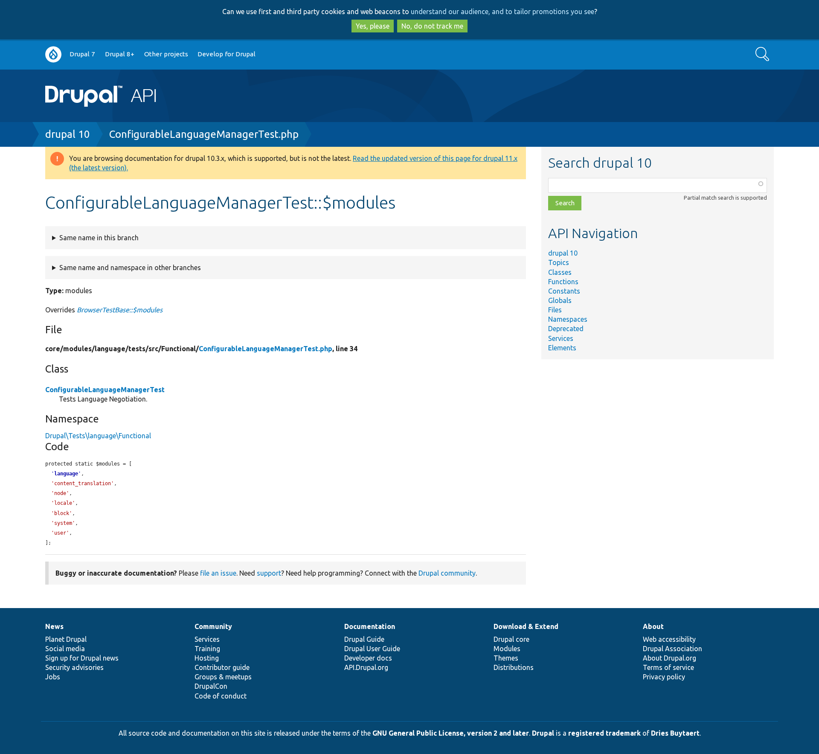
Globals (560, 300)
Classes (560, 272)
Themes (506, 658)
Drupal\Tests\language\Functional (98, 436)
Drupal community (447, 573)
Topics (558, 262)
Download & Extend (526, 626)
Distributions (514, 667)
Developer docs (368, 658)
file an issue (218, 573)
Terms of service (668, 667)
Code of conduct (221, 696)
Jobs (52, 677)
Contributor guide (222, 667)
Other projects (166, 54)
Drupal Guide (364, 639)
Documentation (369, 626)
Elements (562, 348)
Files (555, 310)
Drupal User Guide (372, 648)
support (269, 573)
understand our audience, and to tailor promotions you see (502, 11)
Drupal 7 (82, 54)
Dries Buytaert (675, 733)
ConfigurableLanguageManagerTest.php (204, 134)
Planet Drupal (66, 639)
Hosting (207, 658)
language (66, 474)
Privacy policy (664, 677)
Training (207, 648)
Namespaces (567, 319)
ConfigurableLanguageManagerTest (105, 389)
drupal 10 (67, 134)
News (54, 626)
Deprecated (566, 328)
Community (213, 626)
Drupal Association (672, 648)
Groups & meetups (223, 677)
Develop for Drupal (226, 54)
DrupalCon (211, 686)
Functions (563, 281)
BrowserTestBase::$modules (120, 310)
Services (560, 338)
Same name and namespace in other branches (130, 267)
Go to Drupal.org (53, 54)
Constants (564, 291)
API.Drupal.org (366, 667)
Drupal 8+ (119, 54)
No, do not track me (432, 26)
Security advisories (74, 667)
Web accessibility (669, 639)
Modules (507, 648)
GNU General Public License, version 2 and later (450, 733)
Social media (65, 648)
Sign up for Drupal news (82, 658)
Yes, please (372, 26)
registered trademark (604, 733)
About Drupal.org (669, 658)
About (653, 626)
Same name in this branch (99, 238)
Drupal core (511, 639)
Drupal (543, 733)
